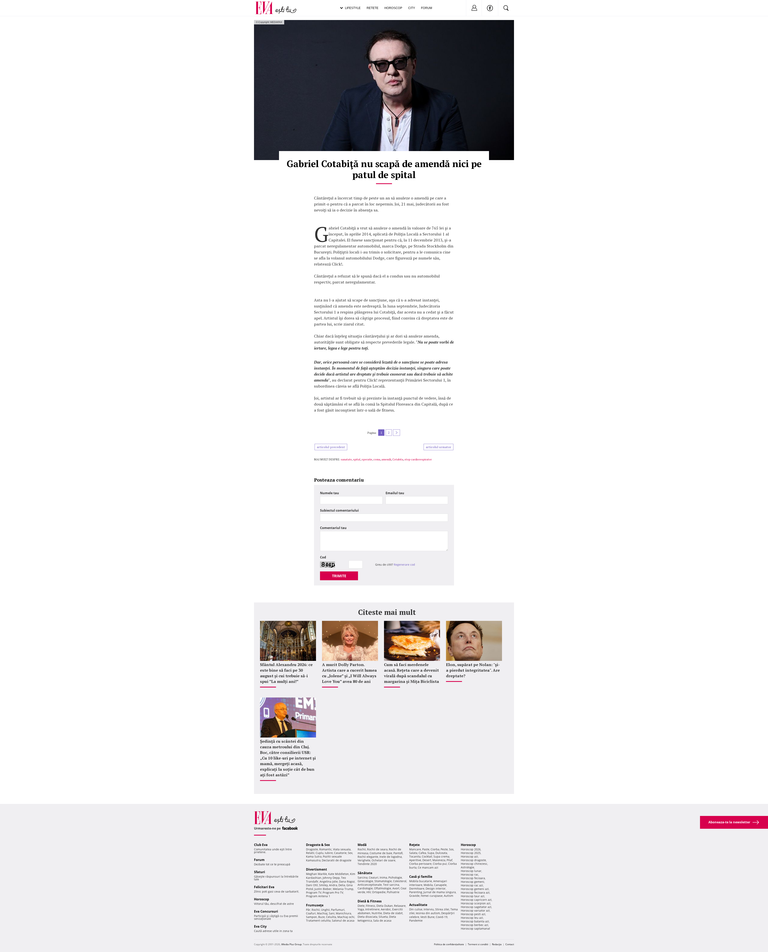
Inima (383, 877)
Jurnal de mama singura (439, 892)
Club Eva (261, 845)
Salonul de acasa (343, 920)
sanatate (346, 459)
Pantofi (398, 853)
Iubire (329, 853)
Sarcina (363, 877)
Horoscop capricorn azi (476, 900)
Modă (362, 845)
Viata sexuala (342, 849)
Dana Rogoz (347, 881)
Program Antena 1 (318, 896)
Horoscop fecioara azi (475, 892)
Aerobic (386, 909)
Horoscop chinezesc (474, 864)
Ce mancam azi (428, 867)
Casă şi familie (420, 876)
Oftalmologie (382, 888)
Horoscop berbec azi (474, 925)
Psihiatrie (393, 892)
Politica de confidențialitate (449, 944)
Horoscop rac (469, 874)
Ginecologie (365, 881)
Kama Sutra (314, 856)
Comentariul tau (333, 528)
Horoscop (393, 8)
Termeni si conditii (478, 944)
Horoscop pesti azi (473, 914)
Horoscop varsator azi (475, 910)
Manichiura (343, 913)
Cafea (422, 853)
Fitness (370, 906)
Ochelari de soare (383, 860)
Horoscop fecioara (473, 878)
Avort (395, 888)
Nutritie (377, 913)
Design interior (436, 888)
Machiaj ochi (345, 917)
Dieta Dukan (384, 906)
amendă (386, 459)
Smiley (323, 885)
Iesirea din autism (428, 913)
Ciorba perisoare (420, 864)
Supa (430, 853)
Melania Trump (343, 889)
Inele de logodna (390, 857)
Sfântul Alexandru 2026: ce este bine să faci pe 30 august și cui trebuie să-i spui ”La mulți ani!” (286, 673)
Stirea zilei (442, 909)
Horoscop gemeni (472, 882)
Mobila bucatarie (420, 881)
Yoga (361, 909)
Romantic (325, 849)
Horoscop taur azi (472, 896)
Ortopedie (379, 892)
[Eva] (266, 4)
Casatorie (340, 853)
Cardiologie (365, 888)
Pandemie (416, 920)
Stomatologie (383, 881)
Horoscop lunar (471, 871)
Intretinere (372, 909)
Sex (350, 853)
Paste (425, 849)
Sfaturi (259, 872)
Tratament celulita (318, 920)
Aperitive (415, 860)
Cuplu (320, 853)
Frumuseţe (314, 905)
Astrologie (467, 867)
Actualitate (418, 905)
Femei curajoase (432, 896)
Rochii (316, 910)
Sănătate (365, 873)
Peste (444, 849)
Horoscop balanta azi (475, 921)
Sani (332, 913)
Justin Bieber (323, 889)
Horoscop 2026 (471, 849)
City (411, 8)
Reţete (414, 845)
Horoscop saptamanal (475, 928)
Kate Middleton (338, 874)
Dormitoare (416, 888)
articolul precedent (331, 447)
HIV (368, 892)
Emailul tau (395, 493)
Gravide (414, 896)
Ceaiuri (373, 877)
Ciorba (435, 849)
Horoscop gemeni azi (475, 889)
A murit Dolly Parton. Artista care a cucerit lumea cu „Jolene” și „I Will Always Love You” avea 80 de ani (349, 673)
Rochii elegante (368, 857)
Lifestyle (353, 8)
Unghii (325, 910)
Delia (341, 885)
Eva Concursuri (266, 911)
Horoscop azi (469, 856)
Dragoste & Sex (318, 845)
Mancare (415, 849)
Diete (361, 906)
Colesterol (399, 881)
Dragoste (312, 849)
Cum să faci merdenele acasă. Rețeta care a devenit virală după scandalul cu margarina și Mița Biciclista (411, 673)
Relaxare (400, 906)
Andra (333, 885)
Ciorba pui (440, 864)
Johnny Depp (331, 878)
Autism (448, 896)
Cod (323, 557)
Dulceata (441, 853)
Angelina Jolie (329, 881)
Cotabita (397, 459)
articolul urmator (438, 447)
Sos (451, 849)
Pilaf (449, 860)
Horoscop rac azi (472, 885)
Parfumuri (338, 910)
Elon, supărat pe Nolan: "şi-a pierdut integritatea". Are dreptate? (473, 670)
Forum (426, 8)
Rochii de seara (377, 849)
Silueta (383, 917)
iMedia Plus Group (291, 944)
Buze (321, 917)
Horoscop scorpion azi (475, 903)
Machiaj (322, 913)
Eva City (260, 926)
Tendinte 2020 (367, 864)
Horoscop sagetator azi (476, 907)
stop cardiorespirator (418, 459)
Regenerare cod (404, 564)
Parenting (415, 892)
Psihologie (395, 877)
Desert (426, 860)
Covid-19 (441, 917)
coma (376, 459)
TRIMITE (339, 575)
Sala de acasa (382, 920)
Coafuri (311, 913)
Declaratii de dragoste (336, 860)
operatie (367, 459)
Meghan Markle (316, 874)
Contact (509, 944)
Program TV (313, 892)
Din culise (415, 909)
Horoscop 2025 (471, 853)
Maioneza (438, 860)
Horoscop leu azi (472, 918)
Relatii (310, 853)
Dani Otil (312, 885)
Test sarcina (391, 885)
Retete (372, 8)
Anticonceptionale (370, 885)
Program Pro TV (333, 892)
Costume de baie (381, 853)
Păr (308, 910)
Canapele (440, 885)
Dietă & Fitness (370, 901)
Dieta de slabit (393, 913)
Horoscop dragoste (473, 860)
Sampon (311, 917)
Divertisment (316, 869)
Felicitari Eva (264, 887)
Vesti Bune (427, 917)
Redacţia (497, 944)
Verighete (364, 860)
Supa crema (441, 856)
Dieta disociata (367, 917)
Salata (413, 853)
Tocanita (415, 856)
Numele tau (329, 493)
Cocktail (427, 856)
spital (356, 459)
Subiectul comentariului (339, 510)
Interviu (429, 909)
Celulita (331, 917)
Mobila (428, 885)
